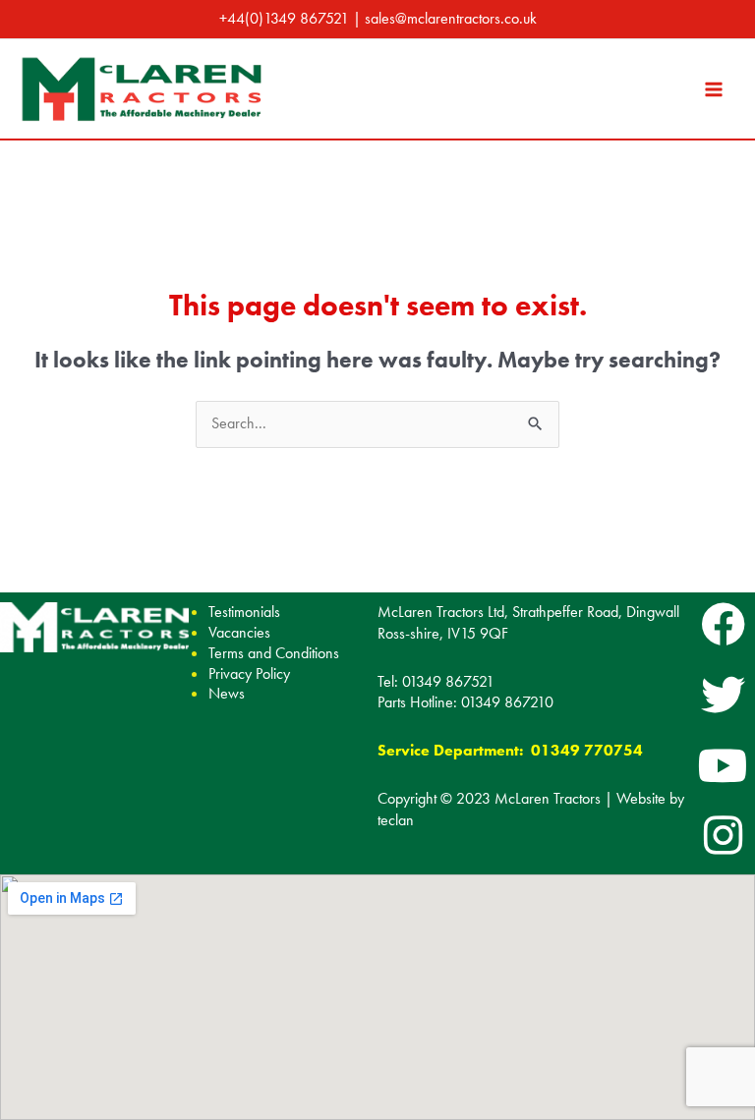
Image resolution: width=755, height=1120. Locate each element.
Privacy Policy (249, 673)
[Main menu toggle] (714, 89)
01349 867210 (507, 702)
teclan (396, 820)
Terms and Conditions (273, 653)
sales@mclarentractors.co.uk (451, 18)
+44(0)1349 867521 (284, 18)
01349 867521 (448, 682)
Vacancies (239, 632)
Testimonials (244, 611)
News (226, 693)
